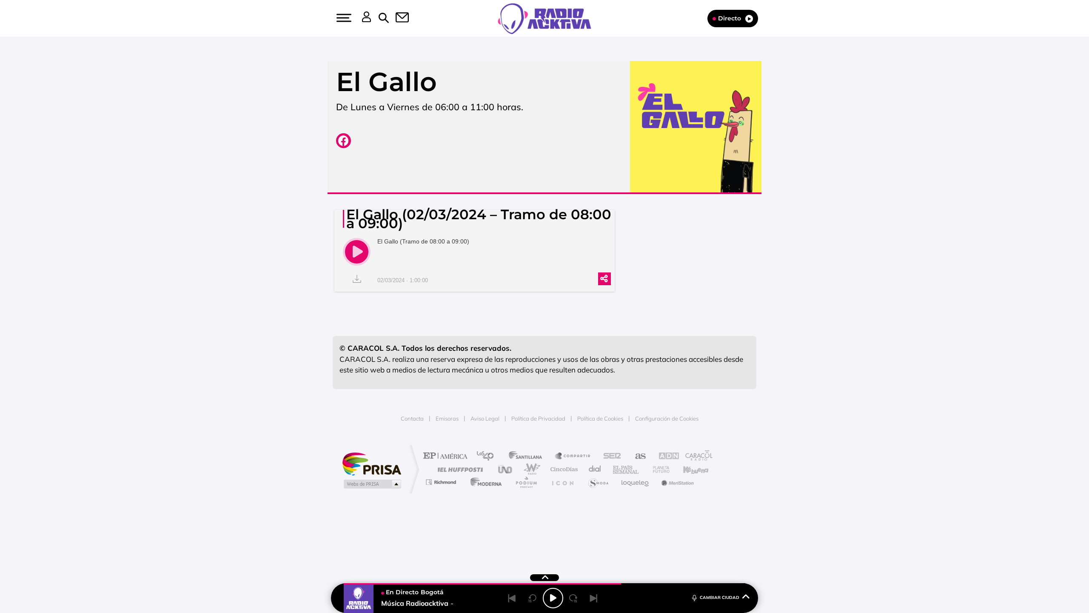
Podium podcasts (526, 482)
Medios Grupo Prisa (371, 484)
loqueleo (635, 482)
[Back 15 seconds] (532, 598)
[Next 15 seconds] (573, 598)
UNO (506, 469)
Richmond (442, 482)
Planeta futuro (657, 469)
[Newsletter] (397, 18)
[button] (343, 18)
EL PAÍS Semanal (626, 469)
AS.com (636, 456)
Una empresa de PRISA (371, 463)
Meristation (676, 482)
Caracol (696, 456)
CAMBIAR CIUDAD (719, 597)
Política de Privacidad (538, 418)
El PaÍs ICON (562, 482)
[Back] (512, 598)
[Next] (594, 598)
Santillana (528, 456)
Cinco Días (563, 469)
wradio (530, 469)
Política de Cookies (600, 418)
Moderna (484, 482)
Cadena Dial (595, 469)
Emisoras (447, 418)
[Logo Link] (544, 18)
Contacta (412, 418)
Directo (729, 18)
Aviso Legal (484, 418)
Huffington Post (458, 469)
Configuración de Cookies (666, 418)
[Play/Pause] (553, 598)
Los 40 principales (488, 456)
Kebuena (688, 469)
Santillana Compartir (573, 456)
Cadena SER (609, 456)
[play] (357, 252)
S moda (598, 482)
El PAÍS (447, 456)
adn (664, 456)
